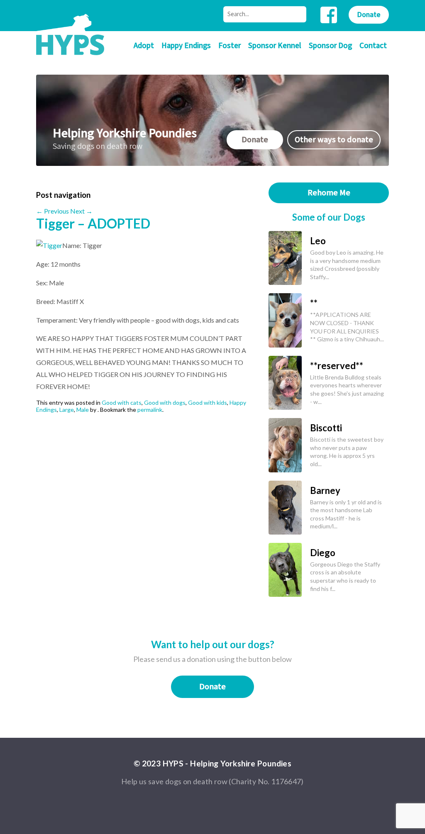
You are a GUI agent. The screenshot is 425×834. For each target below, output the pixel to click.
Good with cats (122, 402)
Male (82, 409)
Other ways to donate (334, 139)
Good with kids (207, 402)
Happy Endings (186, 46)
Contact (373, 46)
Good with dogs (165, 402)
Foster (229, 46)
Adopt (144, 46)
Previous (52, 211)
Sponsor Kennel (274, 46)
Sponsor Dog (330, 46)
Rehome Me (329, 192)
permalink (149, 409)
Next (81, 211)
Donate (369, 14)
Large (66, 409)
